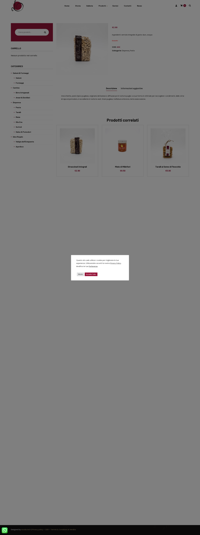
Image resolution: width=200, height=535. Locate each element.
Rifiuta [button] (80, 274)
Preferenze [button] (93, 266)
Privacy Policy (115, 263)
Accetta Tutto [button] (91, 274)
